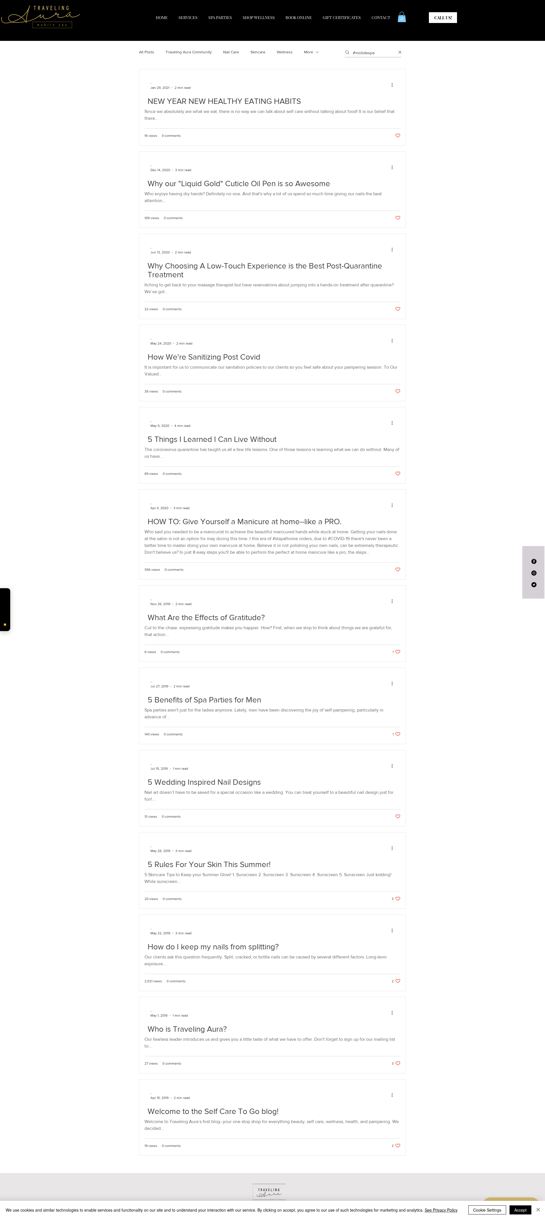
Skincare (257, 52)
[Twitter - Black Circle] (533, 584)
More (308, 52)
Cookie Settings (487, 1210)
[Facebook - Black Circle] (533, 561)
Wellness (285, 52)
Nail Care (231, 52)
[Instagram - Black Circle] (533, 573)
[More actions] (394, 85)
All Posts (146, 52)
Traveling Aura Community (188, 52)
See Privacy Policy (441, 1210)
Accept (520, 1210)
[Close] (538, 1209)
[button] (401, 17)
